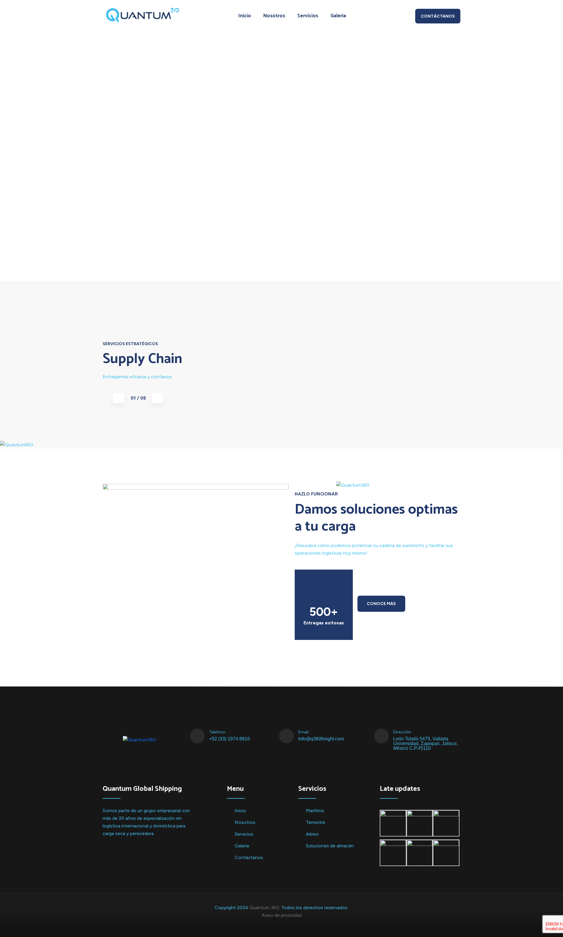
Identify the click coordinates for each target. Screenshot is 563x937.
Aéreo (312, 834)
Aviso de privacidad (282, 915)
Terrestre (315, 822)
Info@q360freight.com (321, 739)
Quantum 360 (264, 907)
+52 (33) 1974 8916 (229, 739)
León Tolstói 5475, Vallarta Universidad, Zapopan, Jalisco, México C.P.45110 (425, 744)
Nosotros (274, 16)
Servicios (307, 16)
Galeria (338, 16)
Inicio (244, 16)
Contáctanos (438, 16)
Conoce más (381, 603)
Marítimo (315, 810)
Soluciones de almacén (330, 846)
